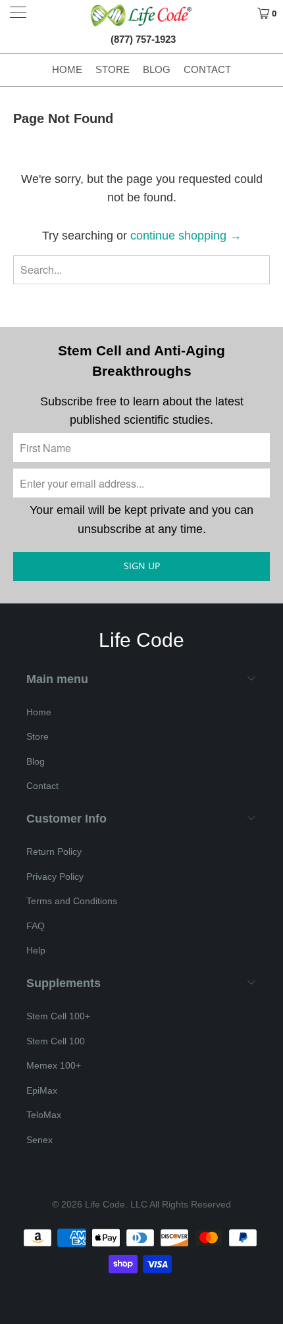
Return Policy (54, 851)
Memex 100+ (53, 1065)
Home (67, 69)
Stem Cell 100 (55, 1041)
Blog (156, 69)
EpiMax (41, 1090)
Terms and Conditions (71, 901)
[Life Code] (141, 15)
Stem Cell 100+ (58, 1016)
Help (35, 950)
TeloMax (43, 1114)
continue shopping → (186, 235)
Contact (207, 69)
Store (112, 69)
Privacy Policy (55, 876)
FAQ (35, 926)
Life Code (105, 1204)
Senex (39, 1139)
